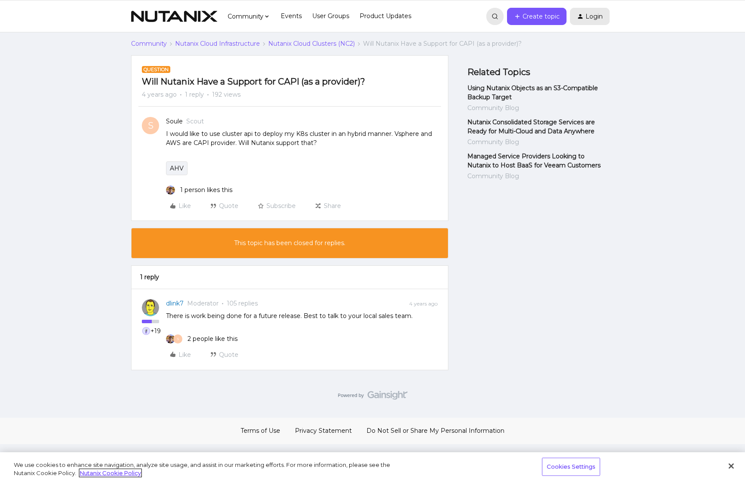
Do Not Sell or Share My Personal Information (435, 431)
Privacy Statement (323, 431)
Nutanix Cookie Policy (110, 472)
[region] (372, 467)
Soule (174, 121)
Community (149, 43)
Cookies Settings (571, 466)
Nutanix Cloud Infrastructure (217, 43)
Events (291, 16)
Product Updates (385, 16)
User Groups (330, 16)
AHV (177, 168)
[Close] (731, 466)
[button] (537, 16)
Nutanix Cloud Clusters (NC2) (311, 43)
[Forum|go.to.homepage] (174, 16)
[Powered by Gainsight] (372, 397)
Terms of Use (260, 431)
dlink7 (175, 303)
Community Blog (493, 108)
